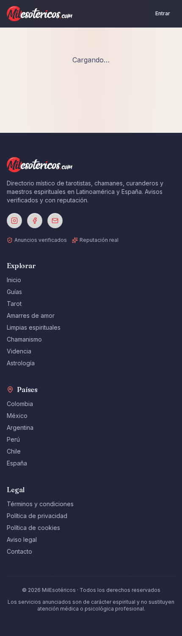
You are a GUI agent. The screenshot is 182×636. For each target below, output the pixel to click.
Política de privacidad (37, 515)
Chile (14, 451)
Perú (13, 439)
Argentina (20, 427)
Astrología (21, 363)
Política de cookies (33, 527)
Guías (14, 291)
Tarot (14, 303)
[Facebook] (34, 220)
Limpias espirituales (34, 327)
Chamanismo (24, 339)
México (17, 415)
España (17, 463)
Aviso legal (22, 539)
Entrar (162, 13)
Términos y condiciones (40, 503)
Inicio (14, 279)
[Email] (55, 220)
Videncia (19, 351)
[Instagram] (14, 220)
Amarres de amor (31, 315)
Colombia (20, 403)
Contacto (19, 551)
